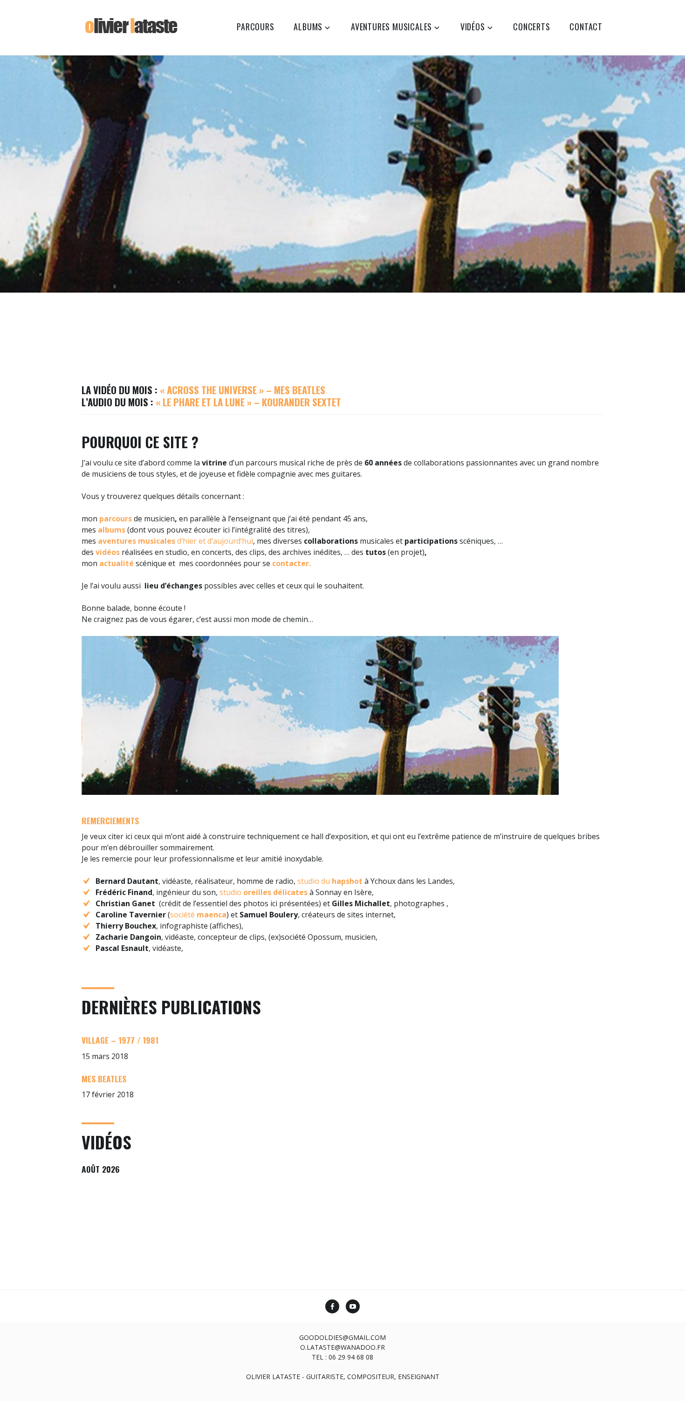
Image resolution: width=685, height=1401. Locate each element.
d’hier (187, 541)
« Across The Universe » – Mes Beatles (242, 390)
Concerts (531, 27)
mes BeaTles (104, 1079)
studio (263, 892)
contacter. (291, 563)
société (198, 914)
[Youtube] (352, 1307)
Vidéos (472, 27)
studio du (330, 881)
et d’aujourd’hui (225, 541)
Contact (586, 27)
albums (308, 27)
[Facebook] (332, 1307)
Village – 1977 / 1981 (120, 1040)
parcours (255, 27)
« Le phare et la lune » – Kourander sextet (248, 402)
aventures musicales (391, 27)
